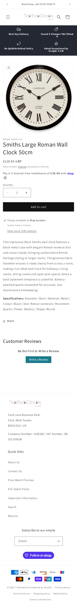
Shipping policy (42, 593)
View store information (22, 231)
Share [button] (10, 321)
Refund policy (61, 593)
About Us (14, 462)
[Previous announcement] (7, 4)
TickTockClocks (23, 587)
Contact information (40, 599)
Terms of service (21, 593)
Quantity (8, 185)
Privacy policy (62, 587)
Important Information (23, 498)
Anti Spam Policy (18, 489)
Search (12, 507)
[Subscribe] (58, 541)
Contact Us (15, 471)
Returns (13, 516)
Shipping (22, 166)
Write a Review (38, 359)
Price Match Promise (21, 480)
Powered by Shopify (41, 587)
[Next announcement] (69, 4)
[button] (8, 17)
